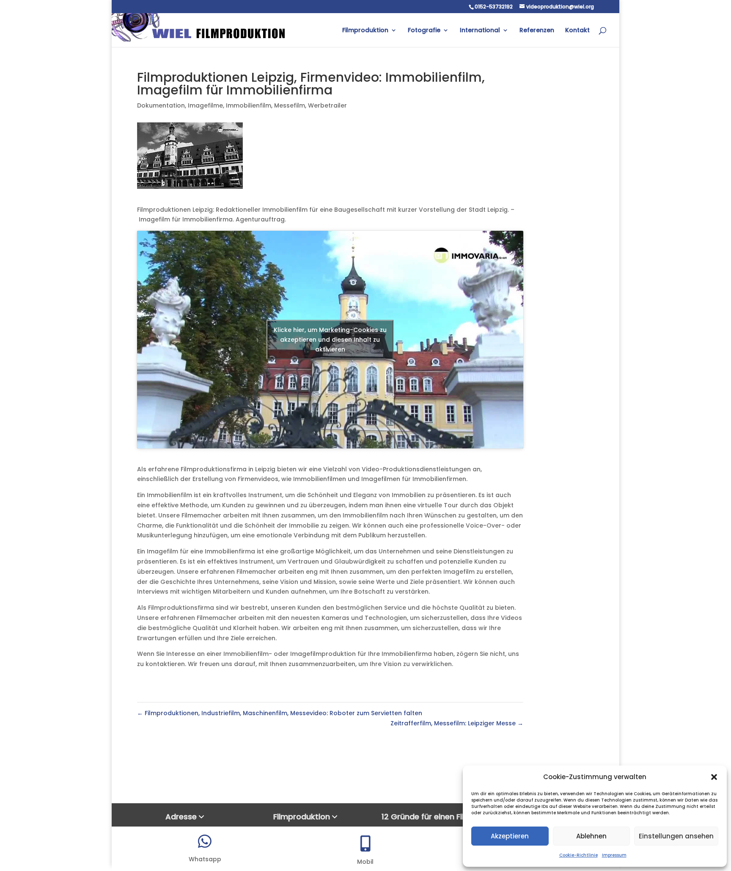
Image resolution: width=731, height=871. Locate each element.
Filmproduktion (365, 30)
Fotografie (424, 30)
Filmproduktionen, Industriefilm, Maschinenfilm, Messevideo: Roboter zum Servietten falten (279, 713)
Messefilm (289, 105)
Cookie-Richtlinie (578, 855)
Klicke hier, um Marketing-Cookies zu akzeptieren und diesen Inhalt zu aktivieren (330, 339)
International (480, 30)
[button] (714, 777)
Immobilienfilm (248, 105)
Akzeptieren (510, 836)
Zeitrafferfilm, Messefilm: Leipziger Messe (456, 723)
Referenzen (536, 30)
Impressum (614, 855)
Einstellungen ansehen (676, 836)
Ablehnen (591, 836)
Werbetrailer (327, 105)
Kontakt (577, 30)
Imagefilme (205, 105)
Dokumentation (161, 105)
